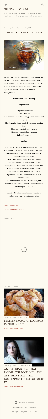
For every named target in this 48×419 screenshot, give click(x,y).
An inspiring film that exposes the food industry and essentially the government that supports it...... (24, 375)
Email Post (14, 206)
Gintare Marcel (30, 407)
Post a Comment (16, 328)
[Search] (42, 4)
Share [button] (6, 206)
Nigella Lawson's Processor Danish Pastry (23, 322)
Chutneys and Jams (16, 209)
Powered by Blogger (26, 403)
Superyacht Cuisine (16, 9)
